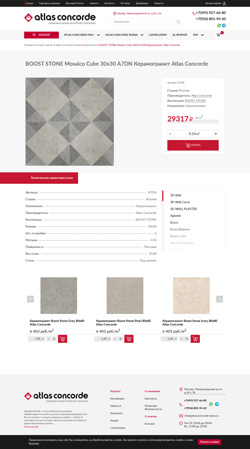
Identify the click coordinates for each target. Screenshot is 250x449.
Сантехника (117, 428)
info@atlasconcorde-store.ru (202, 415)
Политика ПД (31, 427)
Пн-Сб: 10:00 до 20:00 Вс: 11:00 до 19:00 (198, 425)
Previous (30, 299)
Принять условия (209, 442)
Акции (114, 420)
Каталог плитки (44, 45)
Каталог (115, 391)
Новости (115, 406)
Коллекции (117, 398)
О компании (152, 391)
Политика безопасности (153, 408)
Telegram (217, 404)
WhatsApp (211, 404)
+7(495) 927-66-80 (211, 13)
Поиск (178, 21)
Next (219, 299)
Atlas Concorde (201, 95)
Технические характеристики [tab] (52, 177)
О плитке (151, 416)
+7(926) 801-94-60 (211, 19)
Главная (28, 45)
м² (198, 134)
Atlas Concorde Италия (68, 45)
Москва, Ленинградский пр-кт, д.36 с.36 (139, 13)
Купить (196, 145)
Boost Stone (90, 45)
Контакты (116, 413)
